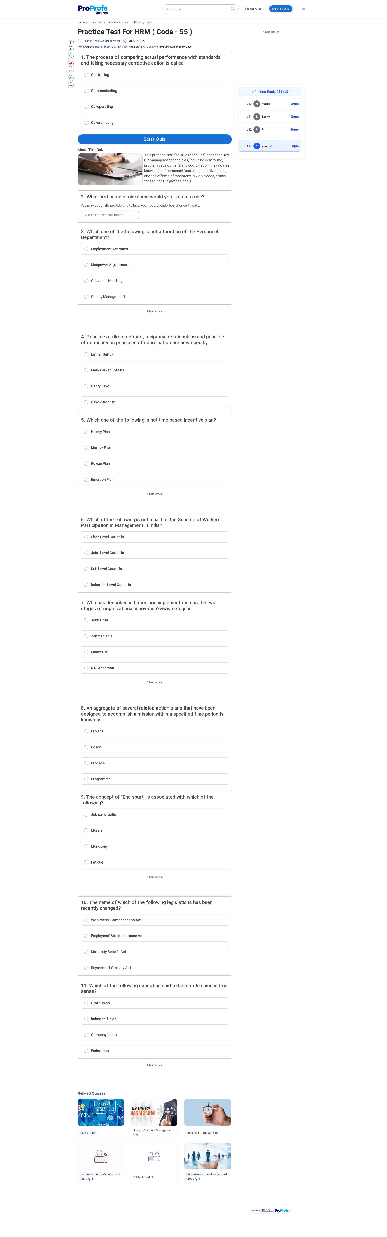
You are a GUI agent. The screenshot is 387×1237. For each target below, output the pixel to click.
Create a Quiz (281, 8)
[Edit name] (271, 146)
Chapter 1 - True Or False (202, 1132)
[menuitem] (253, 9)
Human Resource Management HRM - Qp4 (206, 1176)
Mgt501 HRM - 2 (90, 1132)
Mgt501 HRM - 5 (143, 1176)
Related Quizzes (91, 1093)
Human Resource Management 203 (153, 1133)
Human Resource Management (102, 40)
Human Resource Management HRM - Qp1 (100, 1176)
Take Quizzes (252, 8)
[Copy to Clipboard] (71, 78)
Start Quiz (155, 139)
